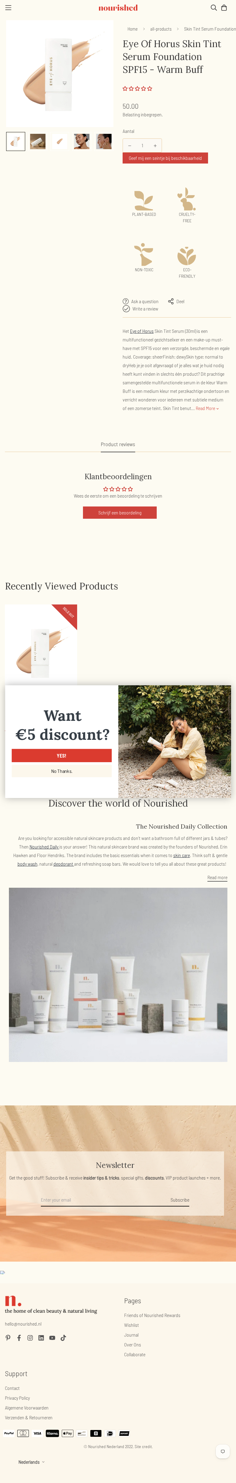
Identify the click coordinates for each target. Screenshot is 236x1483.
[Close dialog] (224, 691)
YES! (61, 755)
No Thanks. (61, 771)
